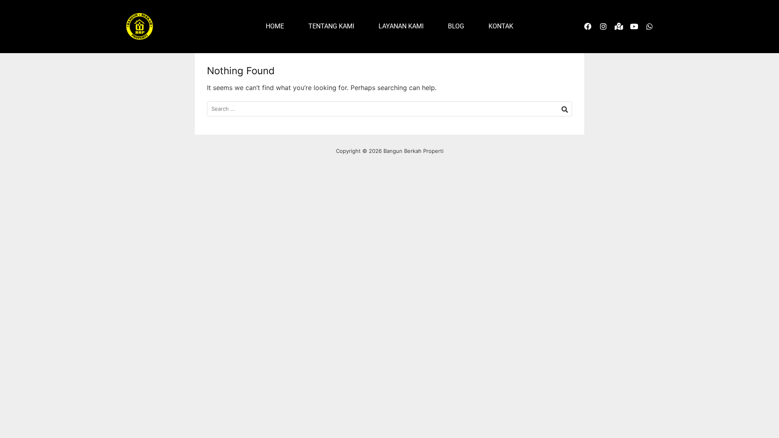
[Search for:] (389, 108)
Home (275, 26)
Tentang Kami (331, 26)
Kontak (500, 26)
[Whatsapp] (649, 26)
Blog (456, 26)
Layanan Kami (401, 26)
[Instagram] (603, 26)
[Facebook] (588, 26)
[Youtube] (634, 26)
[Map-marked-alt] (618, 26)
